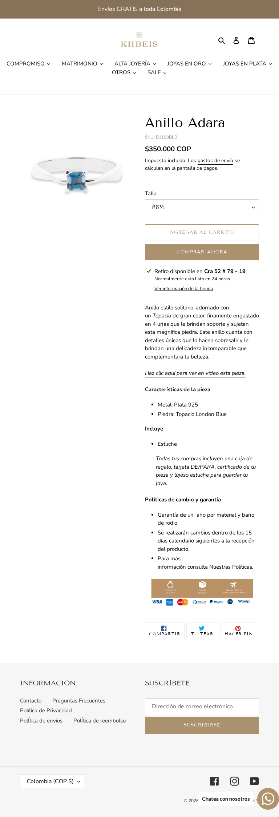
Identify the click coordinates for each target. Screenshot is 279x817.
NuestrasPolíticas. (231, 566)
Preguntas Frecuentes (78, 700)
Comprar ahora (202, 252)
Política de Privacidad (46, 710)
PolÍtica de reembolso (99, 720)
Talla (151, 193)
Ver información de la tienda (183, 288)
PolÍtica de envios (41, 720)
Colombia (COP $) (50, 781)
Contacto (30, 700)
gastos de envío (215, 160)
